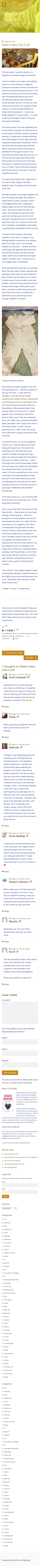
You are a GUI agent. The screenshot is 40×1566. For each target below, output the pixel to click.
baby (5, 1226)
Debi (16, 639)
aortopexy (7, 1223)
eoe (5, 1269)
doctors (15, 633)
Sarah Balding (17, 836)
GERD (5, 1306)
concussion (7, 1243)
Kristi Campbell (17, 677)
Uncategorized (8, 1367)
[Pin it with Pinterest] (9, 630)
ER (4, 1276)
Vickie (12, 716)
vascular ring (8, 1370)
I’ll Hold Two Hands (14, 653)
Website (5, 1060)
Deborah (14, 747)
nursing (6, 1337)
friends (35, 633)
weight (6, 1377)
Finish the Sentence (25, 633)
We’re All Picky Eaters (10, 1167)
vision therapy (8, 1373)
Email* (4, 1189)
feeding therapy (9, 1290)
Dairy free (7, 1246)
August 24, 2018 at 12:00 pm (21, 674)
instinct (6, 1323)
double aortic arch (9, 1253)
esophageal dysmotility (11, 1279)
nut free (6, 1340)
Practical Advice (8, 1353)
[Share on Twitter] (5, 630)
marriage (11, 636)
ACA (5, 1219)
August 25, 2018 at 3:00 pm (20, 949)
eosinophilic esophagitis (11, 1273)
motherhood (19, 636)
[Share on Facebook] (3, 630)
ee (4, 1259)
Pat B (12, 951)
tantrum (6, 1363)
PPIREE (6, 1350)
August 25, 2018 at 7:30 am (20, 879)
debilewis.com (25, 1143)
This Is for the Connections (12, 1160)
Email (5, 1049)
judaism (6, 1327)
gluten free (7, 1313)
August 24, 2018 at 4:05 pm (20, 714)
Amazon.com (22, 1102)
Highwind (26, 1560)
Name (5, 1038)
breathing (7, 1236)
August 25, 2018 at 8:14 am (20, 918)
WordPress (16, 1560)
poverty (6, 1347)
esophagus (7, 1283)
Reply (6, 707)
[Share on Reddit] (7, 630)
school (6, 1357)
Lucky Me (29, 657)
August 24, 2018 (9, 41)
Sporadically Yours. (22, 614)
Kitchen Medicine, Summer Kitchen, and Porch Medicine (20, 1157)
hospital (4, 636)
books (6, 1233)
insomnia (6, 1320)
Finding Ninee (28, 611)
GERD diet (7, 1310)
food (5, 1296)
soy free (6, 1360)
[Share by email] (14, 630)
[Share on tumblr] (12, 630)
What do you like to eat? (11, 1154)
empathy (6, 1266)
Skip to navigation (4, 5)
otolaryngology (8, 1343)
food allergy (7, 1300)
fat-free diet (7, 1286)
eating (6, 1256)
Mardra (13, 921)
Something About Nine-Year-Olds (14, 1164)
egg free (6, 1263)
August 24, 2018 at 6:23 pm (20, 744)
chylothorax (7, 1239)
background (8, 633)
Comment (6, 1000)
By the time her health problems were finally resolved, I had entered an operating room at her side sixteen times (20, 399)
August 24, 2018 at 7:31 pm (20, 833)
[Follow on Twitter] (3, 627)
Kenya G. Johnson (18, 881)
